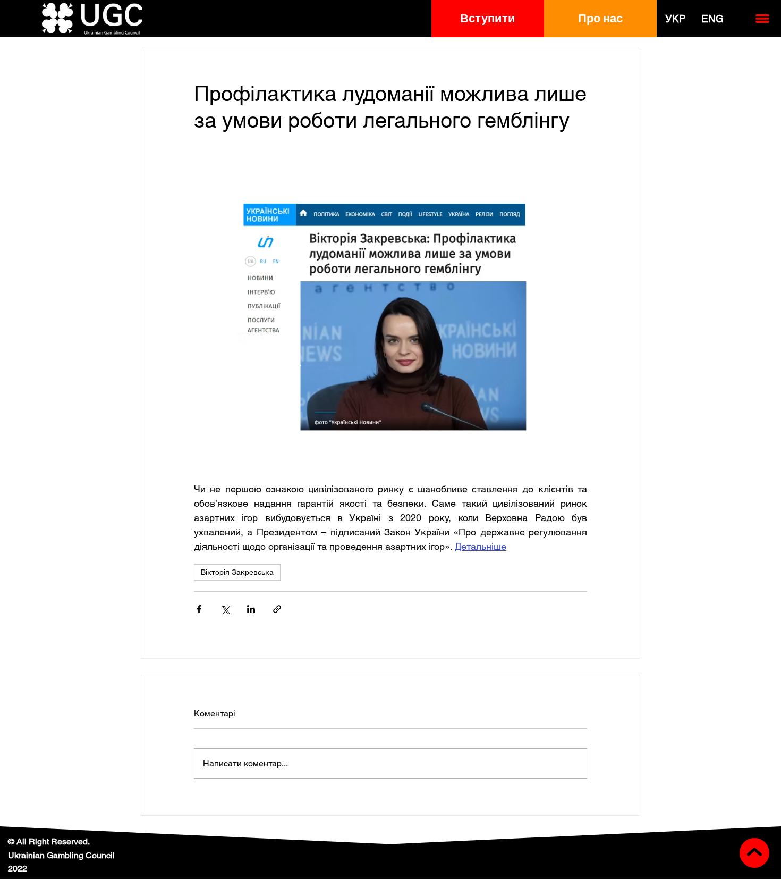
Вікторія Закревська (237, 572)
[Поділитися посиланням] (277, 609)
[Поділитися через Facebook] (199, 609)
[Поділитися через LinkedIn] (251, 609)
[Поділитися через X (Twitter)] (225, 609)
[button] (487, 18)
